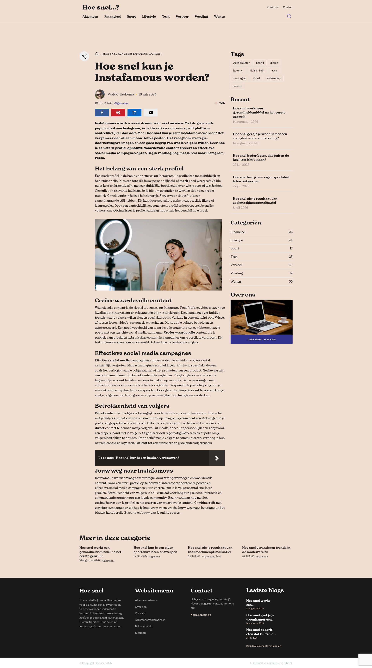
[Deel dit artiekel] (84, 56)
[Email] (151, 112)
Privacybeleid (143, 626)
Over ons (272, 7)
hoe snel (238, 70)
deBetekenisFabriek (281, 663)
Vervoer (182, 16)
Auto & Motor (241, 62)
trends (100, 317)
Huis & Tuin (257, 70)
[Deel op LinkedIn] (134, 112)
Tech (166, 16)
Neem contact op (201, 614)
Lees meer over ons (262, 339)
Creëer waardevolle (180, 332)
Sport (131, 16)
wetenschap (273, 78)
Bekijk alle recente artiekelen (263, 645)
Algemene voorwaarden (150, 619)
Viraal (256, 78)
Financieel (112, 16)
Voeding (201, 16)
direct (99, 428)
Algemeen (90, 16)
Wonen (219, 16)
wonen (237, 86)
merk (184, 181)
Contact (288, 7)
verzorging (239, 78)
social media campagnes (129, 360)
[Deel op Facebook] (102, 112)
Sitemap (140, 632)
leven (274, 70)
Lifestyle (149, 16)
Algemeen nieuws (146, 600)
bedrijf (260, 62)
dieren (274, 62)
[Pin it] (118, 112)
